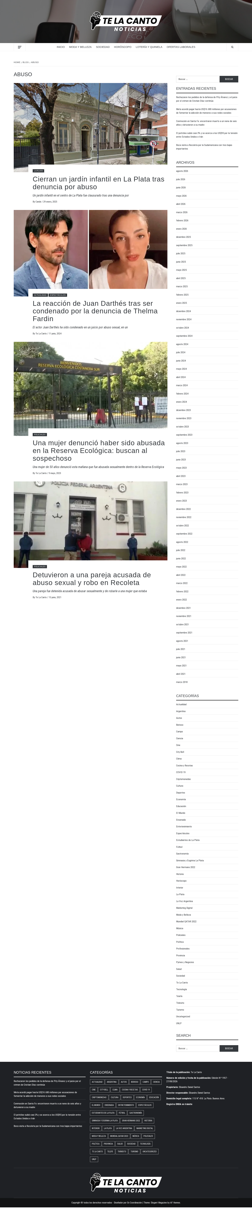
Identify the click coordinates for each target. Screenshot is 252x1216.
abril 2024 (181, 377)
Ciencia (179, 738)
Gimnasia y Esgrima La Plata (190, 860)
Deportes (180, 792)
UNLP (179, 1023)
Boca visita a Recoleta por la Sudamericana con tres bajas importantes (204, 147)
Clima (179, 758)
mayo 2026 (181, 195)
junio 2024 (181, 360)
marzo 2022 (182, 583)
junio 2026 (181, 187)
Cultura (179, 785)
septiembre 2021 (184, 632)
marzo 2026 (182, 212)
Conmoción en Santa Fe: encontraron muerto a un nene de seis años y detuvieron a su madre (206, 123)
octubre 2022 (182, 525)
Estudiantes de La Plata (188, 840)
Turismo (180, 1009)
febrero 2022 (182, 591)
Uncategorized (183, 1016)
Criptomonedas (183, 779)
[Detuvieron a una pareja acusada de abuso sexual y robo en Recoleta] (90, 524)
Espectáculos (58, 295)
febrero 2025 (182, 294)
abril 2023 (181, 476)
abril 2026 (181, 203)
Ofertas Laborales (181, 47)
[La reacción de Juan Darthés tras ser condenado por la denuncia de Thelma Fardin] (90, 253)
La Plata (38, 171)
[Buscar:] (198, 79)
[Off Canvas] (19, 47)
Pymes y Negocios (185, 962)
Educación (181, 806)
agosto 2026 (182, 171)
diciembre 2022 (183, 509)
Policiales (40, 435)
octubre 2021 (182, 624)
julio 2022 (180, 550)
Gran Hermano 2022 (185, 867)
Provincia (180, 955)
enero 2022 (181, 599)
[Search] (232, 47)
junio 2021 (181, 657)
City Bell (180, 751)
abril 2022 (181, 574)
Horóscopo (122, 47)
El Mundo (180, 812)
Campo (179, 731)
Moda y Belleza (80, 47)
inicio (61, 47)
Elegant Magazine (159, 1202)
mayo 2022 (181, 566)
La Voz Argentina (184, 901)
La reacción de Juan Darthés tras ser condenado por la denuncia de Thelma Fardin (95, 311)
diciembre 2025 (183, 236)
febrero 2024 (182, 393)
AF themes (175, 1202)
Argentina (181, 711)
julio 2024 (180, 352)
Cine (178, 745)
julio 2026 (180, 179)
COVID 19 (181, 772)
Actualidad (40, 295)
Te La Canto (41, 333)
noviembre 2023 (183, 418)
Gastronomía (182, 853)
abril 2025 (181, 278)
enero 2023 (181, 500)
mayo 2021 (181, 665)
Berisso (179, 724)
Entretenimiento (184, 826)
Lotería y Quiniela (149, 47)
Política (180, 941)
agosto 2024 (182, 344)
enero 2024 (181, 401)
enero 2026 (181, 228)
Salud (179, 969)
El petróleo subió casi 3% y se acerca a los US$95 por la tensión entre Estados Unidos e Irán (207, 135)
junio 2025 (181, 261)
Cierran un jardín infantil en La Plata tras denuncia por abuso (98, 183)
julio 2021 (180, 649)
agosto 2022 (182, 542)
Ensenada (181, 819)
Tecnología (181, 989)
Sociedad (103, 47)
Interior (179, 887)
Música (179, 928)
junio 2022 (181, 558)
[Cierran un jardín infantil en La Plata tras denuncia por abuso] (90, 127)
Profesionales (183, 948)
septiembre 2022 (184, 533)
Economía (181, 799)
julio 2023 (180, 451)
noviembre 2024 (183, 319)
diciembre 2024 (183, 311)
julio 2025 (180, 253)
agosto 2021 (182, 640)
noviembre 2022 (183, 517)
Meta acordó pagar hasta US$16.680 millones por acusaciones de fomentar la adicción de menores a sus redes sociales (206, 111)
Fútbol (179, 846)
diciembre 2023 (183, 410)
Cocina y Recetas (184, 765)
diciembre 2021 (183, 607)
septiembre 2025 (184, 245)
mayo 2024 (181, 368)
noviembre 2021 (183, 616)
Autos (179, 717)
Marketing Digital (184, 907)
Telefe (179, 996)
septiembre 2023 (184, 434)
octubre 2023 (182, 426)
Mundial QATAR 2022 (186, 921)
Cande (39, 201)
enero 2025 (181, 302)
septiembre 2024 (184, 335)
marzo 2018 (182, 682)
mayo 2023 (181, 467)
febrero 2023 (182, 492)
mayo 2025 (181, 269)
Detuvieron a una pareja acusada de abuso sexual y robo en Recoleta (92, 578)
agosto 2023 (182, 443)
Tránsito (180, 1002)
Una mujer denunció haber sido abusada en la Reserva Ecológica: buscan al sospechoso (99, 450)
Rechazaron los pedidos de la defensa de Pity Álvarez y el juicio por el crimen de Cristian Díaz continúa (206, 99)
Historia (180, 874)
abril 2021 (181, 673)
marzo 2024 (182, 385)
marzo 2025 (182, 286)
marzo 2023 (182, 484)
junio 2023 (181, 459)
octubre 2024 (182, 327)
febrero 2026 (182, 220)
